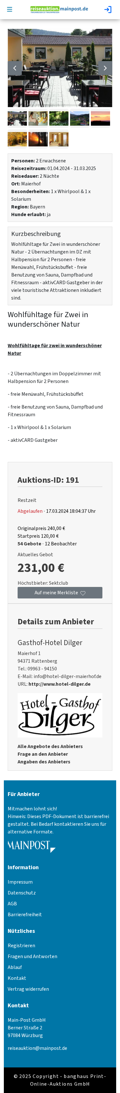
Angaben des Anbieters (44, 761)
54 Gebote (29, 543)
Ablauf (15, 967)
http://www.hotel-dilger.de (59, 684)
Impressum (20, 882)
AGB (12, 903)
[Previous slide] (15, 68)
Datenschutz (22, 892)
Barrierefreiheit (25, 914)
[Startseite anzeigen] (59, 9)
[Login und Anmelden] (108, 9)
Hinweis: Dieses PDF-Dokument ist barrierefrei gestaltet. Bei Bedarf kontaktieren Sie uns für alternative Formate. (58, 824)
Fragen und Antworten (32, 956)
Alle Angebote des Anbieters (50, 746)
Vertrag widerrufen (28, 989)
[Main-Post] (32, 849)
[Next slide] (105, 68)
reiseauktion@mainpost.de (37, 1048)
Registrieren (21, 945)
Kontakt (17, 978)
